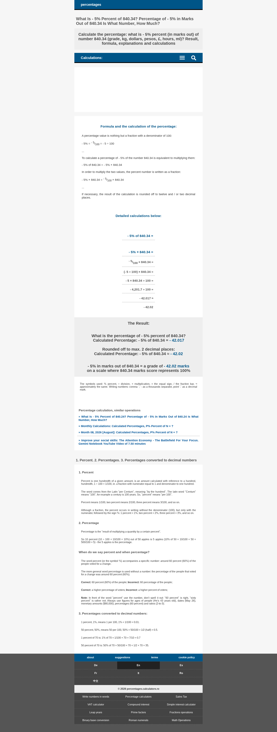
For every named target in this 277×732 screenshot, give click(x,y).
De (95, 665)
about (90, 657)
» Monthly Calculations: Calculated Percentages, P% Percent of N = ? (126, 426)
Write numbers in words (95, 696)
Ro (181, 673)
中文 (95, 681)
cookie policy (187, 657)
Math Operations (181, 720)
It (138, 673)
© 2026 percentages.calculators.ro (138, 688)
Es (181, 665)
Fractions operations (181, 712)
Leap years (95, 712)
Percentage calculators (138, 696)
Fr (95, 673)
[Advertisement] (138, 89)
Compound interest (138, 704)
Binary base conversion (95, 720)
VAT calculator (96, 704)
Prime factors (138, 712)
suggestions (122, 657)
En (138, 665)
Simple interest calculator (181, 704)
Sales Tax (181, 696)
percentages (91, 5)
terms (154, 657)
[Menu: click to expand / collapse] (184, 57)
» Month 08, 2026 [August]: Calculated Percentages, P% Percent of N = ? (128, 432)
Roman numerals (138, 720)
